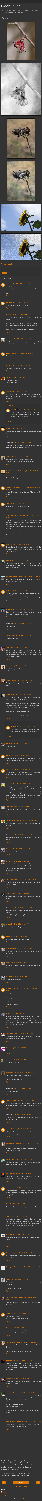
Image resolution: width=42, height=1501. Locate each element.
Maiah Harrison (11, 784)
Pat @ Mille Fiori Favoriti (14, 576)
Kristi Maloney (11, 948)
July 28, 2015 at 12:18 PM (23, 908)
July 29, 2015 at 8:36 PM (27, 1253)
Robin (8, 1216)
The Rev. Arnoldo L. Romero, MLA (17, 471)
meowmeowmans (12, 1072)
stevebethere (10, 635)
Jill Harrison (10, 609)
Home (21, 1482)
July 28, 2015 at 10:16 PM (19, 1048)
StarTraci (9, 1234)
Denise (8, 1048)
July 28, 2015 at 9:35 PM (25, 1033)
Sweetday (9, 806)
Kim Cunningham (12, 1253)
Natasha (9, 1378)
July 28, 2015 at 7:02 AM (18, 666)
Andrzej (8, 428)
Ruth (7, 591)
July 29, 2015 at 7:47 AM (30, 1143)
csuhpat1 (9, 976)
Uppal (8, 647)
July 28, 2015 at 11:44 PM (18, 1060)
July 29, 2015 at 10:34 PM (31, 1267)
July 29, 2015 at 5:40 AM (23, 1114)
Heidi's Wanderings (12, 879)
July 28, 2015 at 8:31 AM (21, 806)
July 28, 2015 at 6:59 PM (25, 948)
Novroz (8, 314)
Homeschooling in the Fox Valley (17, 487)
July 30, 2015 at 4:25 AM (20, 1279)
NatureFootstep (11, 1393)
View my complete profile (9, 1495)
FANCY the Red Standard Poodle (17, 989)
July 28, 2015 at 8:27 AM (25, 784)
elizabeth (9, 924)
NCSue (13, 409)
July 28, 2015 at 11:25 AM (21, 849)
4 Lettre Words (11, 353)
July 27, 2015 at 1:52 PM (20, 428)
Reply (8, 296)
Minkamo (9, 861)
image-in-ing (10, 6)
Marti (7, 391)
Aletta (8, 743)
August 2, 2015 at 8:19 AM (32, 1421)
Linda (8, 1060)
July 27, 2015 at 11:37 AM (22, 339)
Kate (7, 666)
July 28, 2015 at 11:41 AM (21, 893)
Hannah (8, 560)
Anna (8, 1204)
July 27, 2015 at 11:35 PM (32, 576)
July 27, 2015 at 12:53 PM (17, 377)
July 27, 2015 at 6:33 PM (21, 544)
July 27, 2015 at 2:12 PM (20, 456)
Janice (8, 1328)
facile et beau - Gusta (13, 820)
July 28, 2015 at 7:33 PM (18, 962)
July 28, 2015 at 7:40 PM (21, 976)
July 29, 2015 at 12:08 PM (21, 1188)
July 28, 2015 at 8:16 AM (21, 755)
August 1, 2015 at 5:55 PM (26, 1393)
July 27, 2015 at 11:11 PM (20, 560)
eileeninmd (10, 339)
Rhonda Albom (11, 680)
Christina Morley (11, 1100)
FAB (7, 503)
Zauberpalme (10, 1173)
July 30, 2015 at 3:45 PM (21, 1313)
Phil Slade (9, 755)
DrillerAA (9, 893)
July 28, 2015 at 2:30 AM (23, 623)
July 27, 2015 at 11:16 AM (21, 302)
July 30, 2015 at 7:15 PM (19, 1328)
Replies (10, 406)
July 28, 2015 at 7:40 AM (23, 694)
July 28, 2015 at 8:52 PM (16, 1013)
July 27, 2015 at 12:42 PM (21, 365)
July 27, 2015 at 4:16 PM (17, 503)
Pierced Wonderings (13, 1342)
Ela (7, 377)
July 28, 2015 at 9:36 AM (29, 820)
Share (4, 273)
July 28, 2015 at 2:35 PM (19, 936)
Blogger (24, 1499)
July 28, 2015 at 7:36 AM (25, 680)
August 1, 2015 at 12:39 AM (23, 1360)
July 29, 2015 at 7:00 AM (23, 1129)
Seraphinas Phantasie (13, 1143)
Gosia (8, 936)
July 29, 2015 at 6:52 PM (21, 1234)
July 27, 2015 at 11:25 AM (19, 314)
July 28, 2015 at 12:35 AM (23, 609)
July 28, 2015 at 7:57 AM (27, 726)
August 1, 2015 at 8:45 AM (20, 1378)
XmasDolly (9, 1360)
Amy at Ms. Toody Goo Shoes (16, 1297)
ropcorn (8, 1279)
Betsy (8, 962)
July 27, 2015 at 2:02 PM (23, 442)
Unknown (9, 284)
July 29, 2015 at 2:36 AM (26, 1100)
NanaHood (9, 770)
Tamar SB (9, 849)
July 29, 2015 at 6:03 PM (19, 1216)
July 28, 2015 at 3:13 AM (24, 635)
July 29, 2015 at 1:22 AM (23, 1088)
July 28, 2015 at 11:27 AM (21, 861)
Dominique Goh (11, 1033)
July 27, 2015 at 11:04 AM (21, 284)
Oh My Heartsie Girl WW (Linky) (17, 515)
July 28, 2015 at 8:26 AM (22, 770)
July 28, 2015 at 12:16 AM (18, 591)
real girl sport (10, 1159)
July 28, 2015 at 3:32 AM (19, 647)
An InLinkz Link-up (7, 264)
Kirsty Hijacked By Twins (14, 1421)
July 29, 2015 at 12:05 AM (26, 1072)
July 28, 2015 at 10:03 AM (23, 835)
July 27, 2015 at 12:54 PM (18, 391)
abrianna (9, 302)
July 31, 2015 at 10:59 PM (29, 1342)
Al (6, 1013)
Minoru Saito (10, 1129)
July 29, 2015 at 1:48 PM (18, 1204)
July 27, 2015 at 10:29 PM (27, 409)
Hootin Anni (10, 694)
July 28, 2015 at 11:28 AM (28, 879)
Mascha (8, 456)
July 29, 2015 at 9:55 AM (24, 1173)
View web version (21, 1486)
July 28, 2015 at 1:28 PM (21, 924)
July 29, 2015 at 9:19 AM (24, 1159)
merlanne (9, 365)
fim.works (9, 1313)
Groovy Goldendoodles (14, 1267)
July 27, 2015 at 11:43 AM (25, 353)
